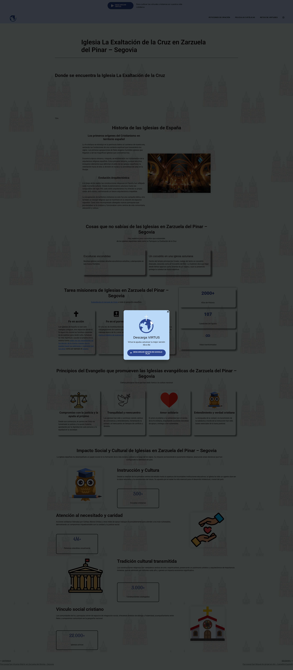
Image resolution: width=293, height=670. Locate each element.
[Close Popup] (168, 311)
